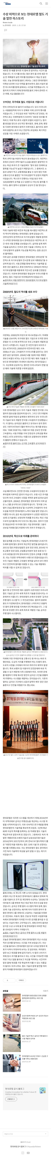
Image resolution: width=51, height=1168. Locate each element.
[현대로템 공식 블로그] (7, 3)
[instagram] (22, 1153)
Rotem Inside (7, 22)
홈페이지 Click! (26, 1142)
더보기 (45, 990)
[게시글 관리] (13, 980)
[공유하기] (10, 980)
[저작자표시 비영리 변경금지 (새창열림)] (29, 980)
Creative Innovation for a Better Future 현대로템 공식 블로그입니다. (20, 1093)
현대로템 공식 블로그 (14, 1088)
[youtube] (28, 1153)
